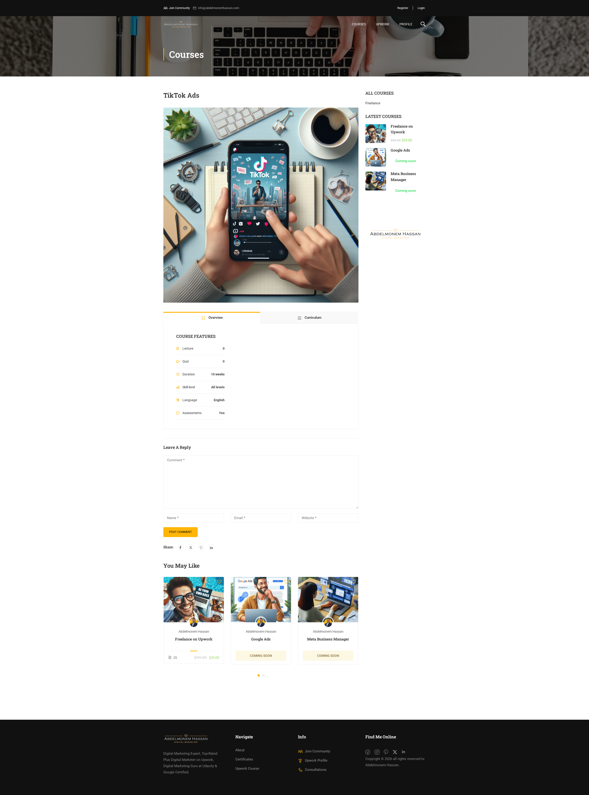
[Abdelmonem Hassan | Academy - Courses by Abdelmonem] (181, 24)
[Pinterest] (201, 547)
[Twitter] (190, 547)
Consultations (315, 770)
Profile (405, 24)
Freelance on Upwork (193, 639)
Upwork (382, 24)
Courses (359, 24)
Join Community (179, 8)
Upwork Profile (316, 760)
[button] (258, 675)
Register (402, 8)
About (240, 750)
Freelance (372, 103)
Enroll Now (194, 599)
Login (421, 8)
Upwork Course (247, 768)
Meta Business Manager (328, 639)
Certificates (244, 759)
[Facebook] (180, 547)
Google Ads (261, 639)
